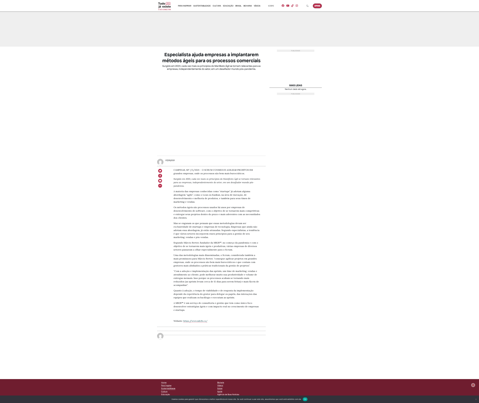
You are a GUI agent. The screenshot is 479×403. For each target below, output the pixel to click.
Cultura (217, 6)
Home (164, 382)
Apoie (317, 6)
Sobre (271, 6)
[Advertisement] (239, 29)
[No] (476, 399)
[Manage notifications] (473, 385)
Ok (305, 399)
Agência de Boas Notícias (228, 394)
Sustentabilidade (202, 6)
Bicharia (247, 6)
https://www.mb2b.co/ (195, 321)
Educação (228, 6)
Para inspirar (184, 6)
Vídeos (257, 6)
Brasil (238, 6)
